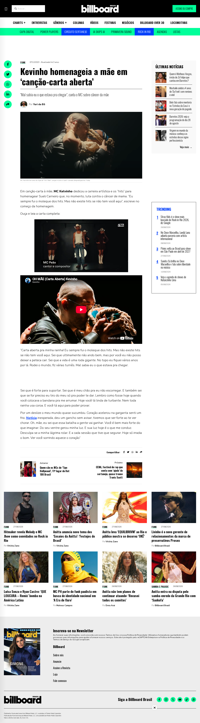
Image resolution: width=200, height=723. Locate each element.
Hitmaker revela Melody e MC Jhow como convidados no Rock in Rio (26, 536)
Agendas (162, 32)
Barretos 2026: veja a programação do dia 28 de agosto (180, 120)
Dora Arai (110, 605)
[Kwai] (193, 699)
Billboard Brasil (162, 545)
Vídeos (94, 23)
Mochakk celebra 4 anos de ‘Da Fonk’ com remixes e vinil (181, 91)
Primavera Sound (121, 32)
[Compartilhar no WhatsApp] (8, 84)
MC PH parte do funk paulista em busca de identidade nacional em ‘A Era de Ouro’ (74, 595)
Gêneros (58, 23)
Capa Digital (27, 32)
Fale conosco (60, 681)
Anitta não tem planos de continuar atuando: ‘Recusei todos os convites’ (120, 595)
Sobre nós (58, 655)
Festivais (110, 23)
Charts (18, 23)
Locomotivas (178, 23)
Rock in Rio (144, 32)
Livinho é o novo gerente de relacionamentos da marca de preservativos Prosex (171, 536)
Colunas (78, 23)
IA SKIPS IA (99, 32)
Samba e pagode (160, 586)
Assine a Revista (61, 668)
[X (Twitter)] (172, 699)
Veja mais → (186, 147)
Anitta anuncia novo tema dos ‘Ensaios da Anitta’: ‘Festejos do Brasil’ (74, 536)
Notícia (31, 418)
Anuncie (57, 661)
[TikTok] (186, 699)
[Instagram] (166, 699)
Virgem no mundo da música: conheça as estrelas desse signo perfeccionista (179, 135)
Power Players (49, 32)
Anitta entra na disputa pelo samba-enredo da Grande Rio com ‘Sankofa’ (174, 595)
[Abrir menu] (6, 9)
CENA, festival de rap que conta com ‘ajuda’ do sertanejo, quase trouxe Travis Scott (109, 472)
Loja (55, 674)
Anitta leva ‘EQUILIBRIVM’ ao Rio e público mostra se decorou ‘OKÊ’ (124, 533)
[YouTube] (179, 699)
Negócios (128, 23)
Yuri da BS (39, 104)
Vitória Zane (13, 545)
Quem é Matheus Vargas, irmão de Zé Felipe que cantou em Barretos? (181, 77)
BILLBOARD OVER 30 (152, 23)
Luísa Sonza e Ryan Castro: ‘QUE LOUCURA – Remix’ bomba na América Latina (25, 595)
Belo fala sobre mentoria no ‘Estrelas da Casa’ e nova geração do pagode (181, 105)
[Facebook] (159, 699)
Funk (22, 62)
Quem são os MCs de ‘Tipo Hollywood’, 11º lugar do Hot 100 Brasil (54, 471)
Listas (176, 32)
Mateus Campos (64, 605)
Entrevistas (39, 23)
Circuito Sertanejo (76, 32)
